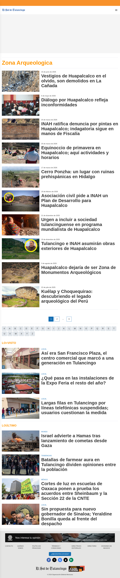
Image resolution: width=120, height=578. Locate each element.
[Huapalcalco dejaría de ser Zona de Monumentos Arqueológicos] (20, 272)
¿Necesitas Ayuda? (60, 554)
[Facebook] (49, 560)
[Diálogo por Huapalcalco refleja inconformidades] (20, 105)
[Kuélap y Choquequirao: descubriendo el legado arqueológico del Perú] (20, 296)
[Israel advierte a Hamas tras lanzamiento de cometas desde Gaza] (20, 441)
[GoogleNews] (60, 560)
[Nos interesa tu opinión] (60, 537)
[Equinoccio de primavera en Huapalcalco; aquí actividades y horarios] (20, 153)
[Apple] (66, 560)
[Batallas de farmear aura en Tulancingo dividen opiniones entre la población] (20, 465)
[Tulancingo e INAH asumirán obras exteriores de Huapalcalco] (20, 248)
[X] (54, 560)
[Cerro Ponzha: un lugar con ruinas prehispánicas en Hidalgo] (20, 177)
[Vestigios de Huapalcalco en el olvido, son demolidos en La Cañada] (20, 81)
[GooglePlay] (71, 560)
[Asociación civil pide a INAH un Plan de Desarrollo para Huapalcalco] (20, 200)
